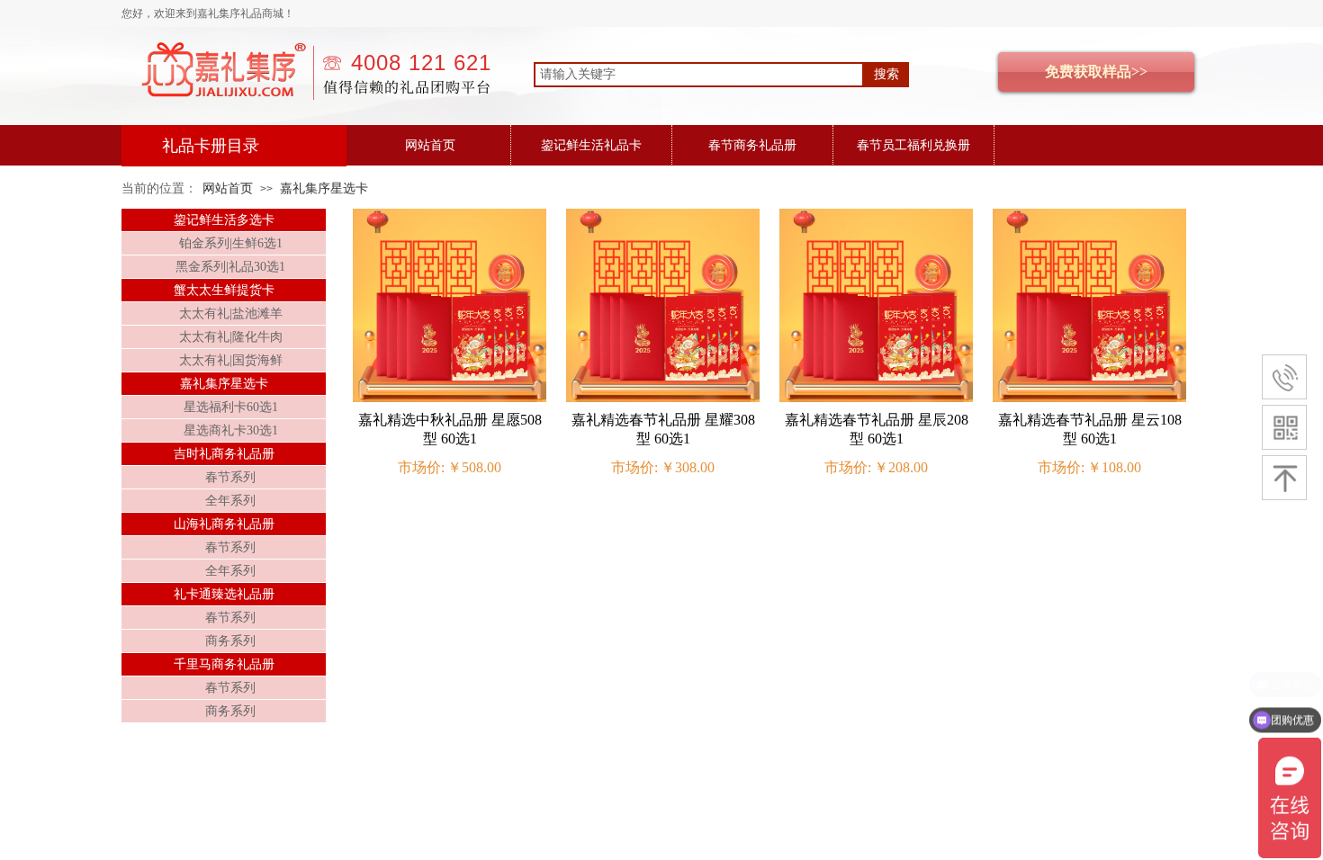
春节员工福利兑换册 (913, 145)
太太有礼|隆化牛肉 (231, 337)
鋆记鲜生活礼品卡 (591, 145)
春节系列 (230, 477)
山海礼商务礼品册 (224, 524)
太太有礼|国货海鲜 (231, 360)
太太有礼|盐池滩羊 (231, 313)
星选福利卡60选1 (231, 407)
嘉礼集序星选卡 (324, 188)
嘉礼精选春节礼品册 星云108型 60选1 (1090, 429)
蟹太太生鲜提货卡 (224, 290)
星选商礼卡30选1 (231, 430)
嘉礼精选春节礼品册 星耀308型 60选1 (663, 429)
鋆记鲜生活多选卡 (224, 220)
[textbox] (699, 74)
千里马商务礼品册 (224, 664)
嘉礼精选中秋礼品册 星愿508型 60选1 (450, 429)
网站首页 (430, 145)
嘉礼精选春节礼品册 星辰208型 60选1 (876, 429)
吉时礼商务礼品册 (224, 454)
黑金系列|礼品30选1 (230, 266)
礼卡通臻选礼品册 (224, 594)
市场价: (421, 467)
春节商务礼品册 (752, 145)
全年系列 (230, 500)
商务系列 (230, 641)
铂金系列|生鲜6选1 (231, 243)
